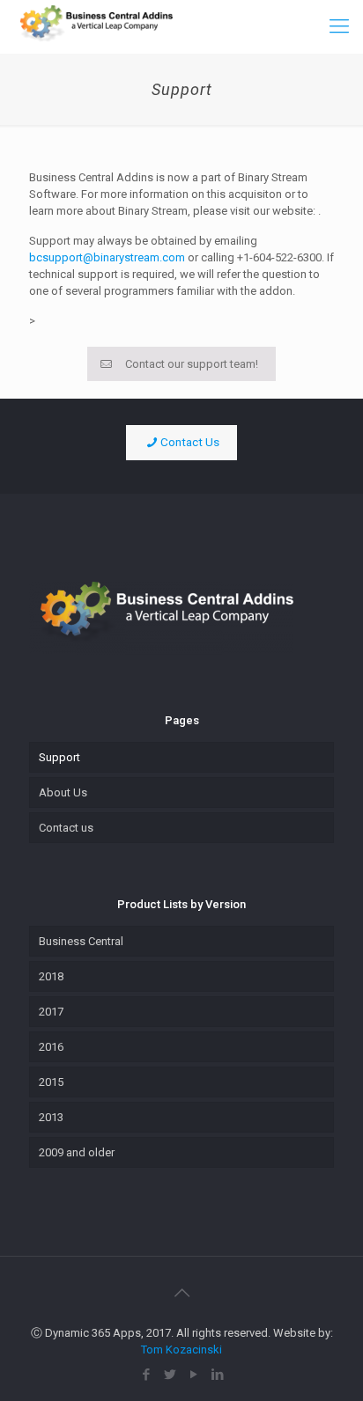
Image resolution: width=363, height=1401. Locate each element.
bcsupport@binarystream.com (107, 257)
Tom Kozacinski (181, 1349)
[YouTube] (193, 1375)
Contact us (66, 827)
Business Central (81, 941)
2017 (51, 1011)
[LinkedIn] (217, 1375)
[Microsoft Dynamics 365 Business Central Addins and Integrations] (93, 26)
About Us (63, 792)
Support (59, 757)
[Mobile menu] (339, 26)
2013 (51, 1117)
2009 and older (77, 1152)
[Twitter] (169, 1375)
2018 (51, 976)
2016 (51, 1046)
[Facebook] (146, 1375)
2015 (51, 1082)
